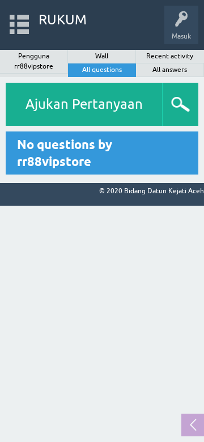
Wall (101, 56)
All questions (102, 70)
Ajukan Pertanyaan (84, 104)
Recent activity (169, 56)
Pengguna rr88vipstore (33, 61)
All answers (169, 70)
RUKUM (63, 19)
